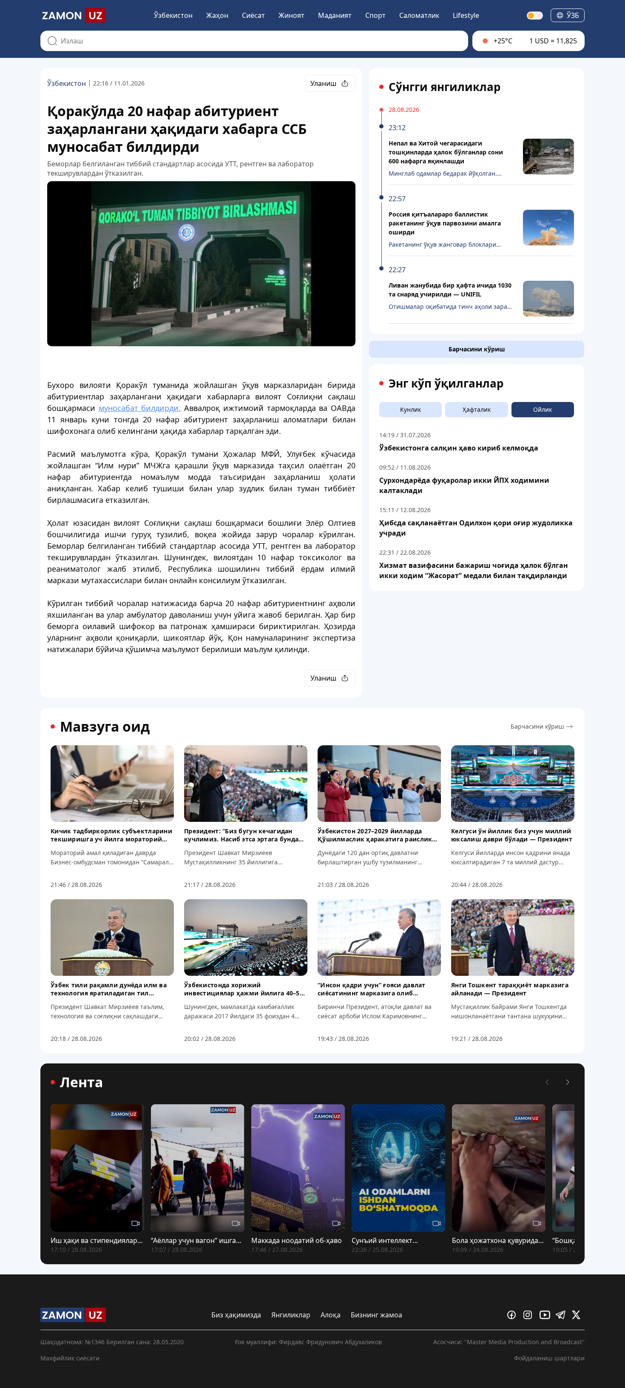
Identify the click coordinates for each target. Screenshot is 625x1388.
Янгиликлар (290, 1315)
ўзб (573, 15)
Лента (81, 1082)
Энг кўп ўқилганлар (446, 383)
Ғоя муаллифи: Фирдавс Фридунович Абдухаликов (308, 1342)
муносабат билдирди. (140, 408)
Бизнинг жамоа (376, 1315)
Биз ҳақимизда (236, 1315)
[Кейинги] (567, 1082)
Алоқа (331, 1315)
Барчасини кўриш (477, 349)
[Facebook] (513, 1314)
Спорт (375, 15)
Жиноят (291, 15)
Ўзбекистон (173, 15)
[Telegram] (562, 1314)
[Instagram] (529, 1314)
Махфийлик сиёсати (69, 1358)
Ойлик (542, 409)
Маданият (335, 15)
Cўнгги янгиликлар (444, 86)
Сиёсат (253, 15)
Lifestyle (466, 15)
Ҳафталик (477, 409)
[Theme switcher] (535, 15)
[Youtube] (546, 1314)
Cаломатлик (419, 15)
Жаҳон (217, 15)
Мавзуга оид (105, 726)
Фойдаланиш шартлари (549, 1358)
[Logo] (73, 15)
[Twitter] (578, 1314)
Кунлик (410, 409)
